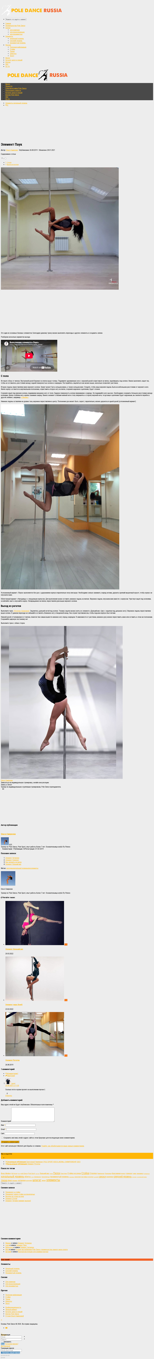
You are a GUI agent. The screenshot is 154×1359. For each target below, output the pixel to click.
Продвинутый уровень (13, 1273)
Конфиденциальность (13, 1307)
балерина (108, 1173)
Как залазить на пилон (13, 862)
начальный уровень (17, 38)
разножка (71, 1177)
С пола (9, 163)
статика (134, 1177)
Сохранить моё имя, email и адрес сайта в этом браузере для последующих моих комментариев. (39, 1138)
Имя (3, 1125)
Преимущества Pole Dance (15, 26)
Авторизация (5, 1346)
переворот (37, 1177)
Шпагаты (13, 54)
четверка (22, 1180)
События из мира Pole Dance (15, 88)
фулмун (14, 1180)
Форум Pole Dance (12, 95)
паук (29, 868)
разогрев (78, 1177)
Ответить (8, 1096)
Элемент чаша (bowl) (13, 1005)
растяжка (84, 1177)
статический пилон (142, 1177)
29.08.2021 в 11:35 (12, 1086)
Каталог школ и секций (13, 60)
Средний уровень (11, 1271)
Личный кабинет (11, 1309)
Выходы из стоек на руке (14, 1196)
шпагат (36, 1180)
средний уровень (16, 41)
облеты (27, 1176)
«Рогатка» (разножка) (21, 611)
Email (3, 1129)
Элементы (9, 36)
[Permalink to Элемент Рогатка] (34, 1055)
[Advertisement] (68, 124)
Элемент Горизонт (12, 860)
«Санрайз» (24, 397)
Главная (8, 23)
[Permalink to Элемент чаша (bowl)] (34, 1000)
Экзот (12, 56)
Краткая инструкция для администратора (33, 1252)
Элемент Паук (21, 1245)
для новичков (15, 30)
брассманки (116, 1173)
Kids (19, 1173)
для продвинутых (16, 34)
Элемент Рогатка (12, 1060)
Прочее (8, 45)
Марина (8, 1243)
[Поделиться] (4, 1355)
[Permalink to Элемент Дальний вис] (34, 944)
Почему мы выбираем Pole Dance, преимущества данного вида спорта (42, 1249)
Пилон (56, 1173)
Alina (7, 1249)
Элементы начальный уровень (16, 103)
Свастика (64, 1173)
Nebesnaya (9, 1247)
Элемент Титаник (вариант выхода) (18, 1201)
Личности (8, 86)
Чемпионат (101, 1173)
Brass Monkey (6, 1173)
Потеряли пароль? (11, 1344)
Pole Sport (31, 1173)
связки (102, 1176)
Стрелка (93, 1173)
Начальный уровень (12, 1269)
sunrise (37, 1173)
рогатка (90, 1177)
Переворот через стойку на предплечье (20, 1194)
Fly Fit (7, 66)
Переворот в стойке (12, 1192)
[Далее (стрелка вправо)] (4, 1357)
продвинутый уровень (18, 43)
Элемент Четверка (12, 858)
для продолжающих (17, 32)
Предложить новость (13, 90)
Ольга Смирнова (12, 150)
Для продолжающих (12, 1284)
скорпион (109, 1177)
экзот (44, 1180)
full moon (14, 1173)
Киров (51, 1173)
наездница (10, 868)
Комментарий (6, 1121)
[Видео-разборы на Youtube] (6, 1158)
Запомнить (7, 1342)
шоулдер (29, 1180)
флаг (10, 1180)
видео (123, 1173)
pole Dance (24, 1173)
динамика (140, 1173)
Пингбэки (11, 1076)
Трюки (12, 51)
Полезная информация (18, 47)
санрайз (96, 1177)
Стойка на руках (74, 1173)
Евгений (8, 1252)
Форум (7, 62)
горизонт (129, 1173)
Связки (7, 28)
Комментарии (12, 1074)
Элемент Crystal (11, 1199)
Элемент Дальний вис (13, 864)
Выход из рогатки (13, 165)
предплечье (46, 1177)
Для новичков (10, 1282)
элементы (34, 868)
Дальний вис (44, 1173)
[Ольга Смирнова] (5, 845)
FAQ (6, 64)
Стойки (12, 49)
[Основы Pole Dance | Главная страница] (32, 15)
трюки (4, 1180)
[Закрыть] (2, 1355)
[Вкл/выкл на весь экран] (6, 1355)
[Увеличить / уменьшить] (8, 1355)
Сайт (2, 1133)
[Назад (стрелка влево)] (2, 1357)
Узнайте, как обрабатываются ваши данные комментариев (62, 1146)
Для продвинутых (11, 1286)
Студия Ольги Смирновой (14, 1316)
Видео (7, 58)
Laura (13, 1083)
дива (134, 1173)
